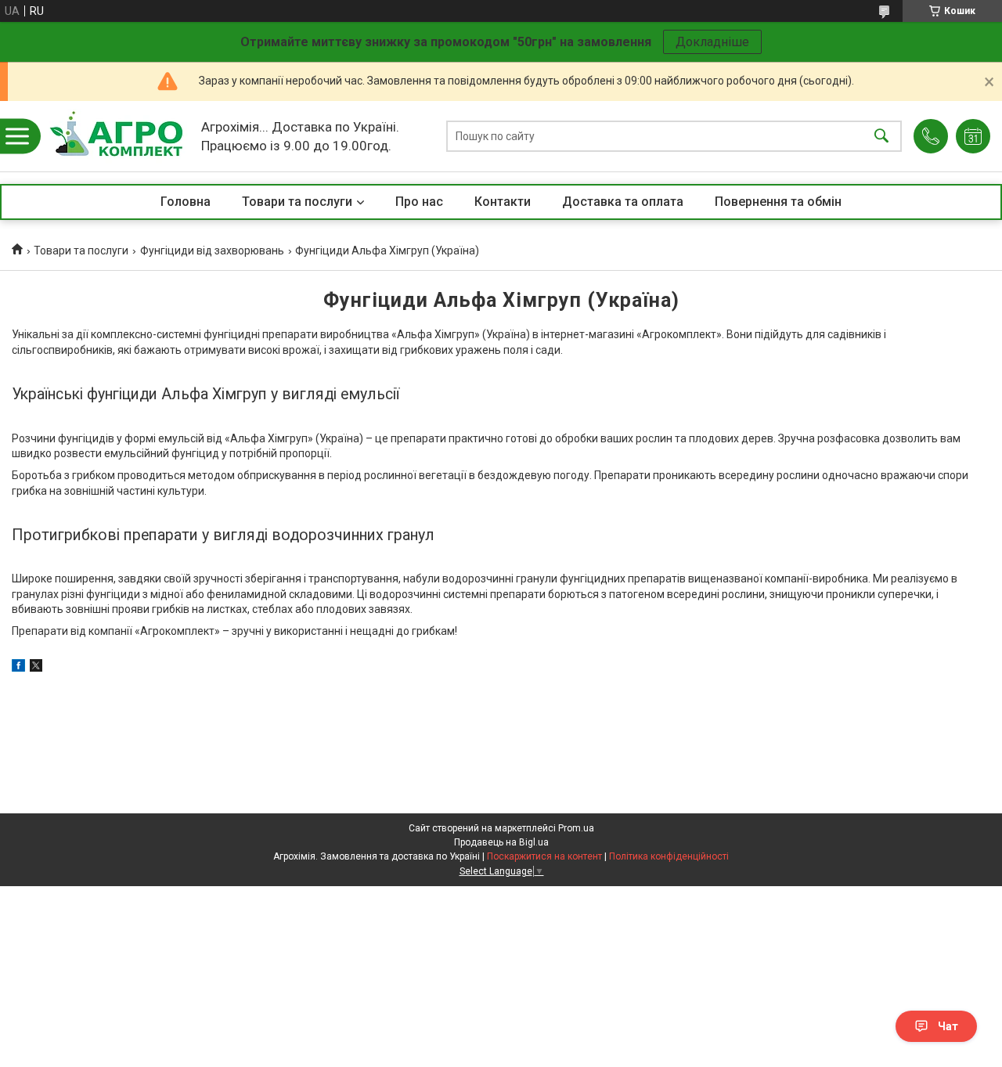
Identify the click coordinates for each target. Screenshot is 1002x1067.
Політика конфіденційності (669, 856)
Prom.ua (576, 828)
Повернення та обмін (778, 201)
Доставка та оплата (622, 201)
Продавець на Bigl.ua (501, 842)
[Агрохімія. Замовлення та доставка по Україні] (116, 136)
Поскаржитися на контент (544, 856)
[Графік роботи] (973, 136)
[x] (36, 667)
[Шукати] (881, 136)
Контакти (502, 201)
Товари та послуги (297, 201)
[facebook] (18, 667)
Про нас (419, 201)
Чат (948, 1026)
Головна (185, 201)
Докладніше (712, 41)
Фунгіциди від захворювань (212, 250)
